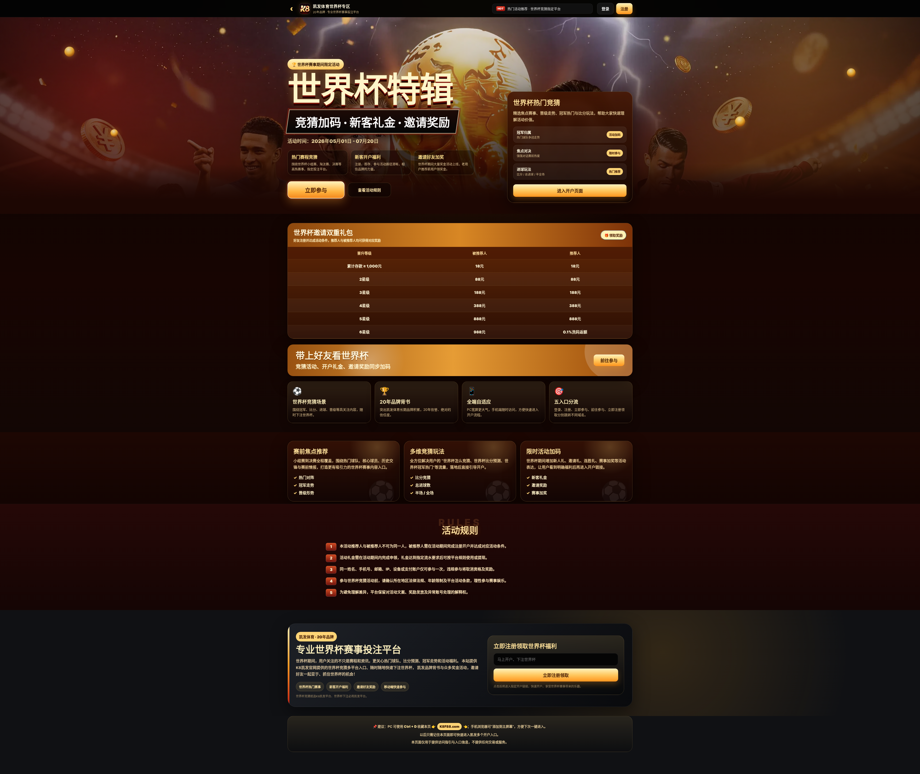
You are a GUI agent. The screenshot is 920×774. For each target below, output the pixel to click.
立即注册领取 (556, 675)
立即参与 (316, 190)
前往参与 (609, 360)
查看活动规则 (369, 190)
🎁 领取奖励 (613, 235)
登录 (605, 8)
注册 (624, 8)
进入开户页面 (570, 190)
